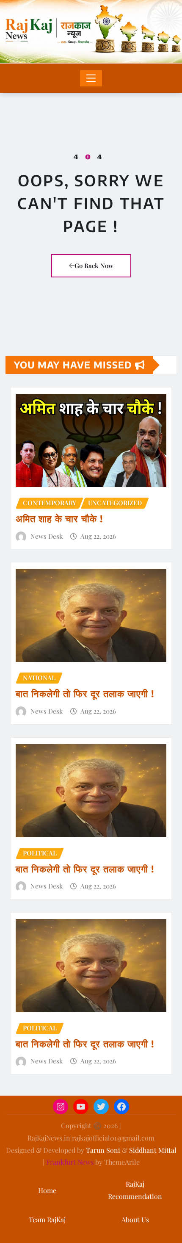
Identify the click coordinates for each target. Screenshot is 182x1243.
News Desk (46, 536)
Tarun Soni (103, 1150)
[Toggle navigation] (91, 78)
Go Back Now (93, 265)
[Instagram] (60, 1106)
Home (47, 1190)
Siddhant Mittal (152, 1150)
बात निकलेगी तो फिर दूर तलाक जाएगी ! (85, 693)
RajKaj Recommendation (135, 1190)
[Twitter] (101, 1106)
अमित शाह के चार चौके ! (59, 518)
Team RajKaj (47, 1219)
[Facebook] (121, 1106)
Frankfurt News (70, 1161)
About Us (135, 1219)
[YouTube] (80, 1106)
